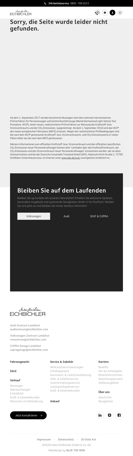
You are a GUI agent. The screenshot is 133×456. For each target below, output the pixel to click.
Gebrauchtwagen (20, 389)
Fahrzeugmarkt (19, 362)
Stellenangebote (108, 383)
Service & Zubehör (61, 362)
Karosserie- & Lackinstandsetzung (70, 375)
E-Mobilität (17, 393)
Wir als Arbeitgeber (110, 371)
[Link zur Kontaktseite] (112, 12)
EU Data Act (88, 439)
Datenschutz (66, 439)
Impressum (44, 439)
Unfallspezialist (59, 371)
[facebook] (119, 415)
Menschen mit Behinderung (26, 401)
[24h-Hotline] (97, 12)
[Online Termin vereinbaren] (105, 12)
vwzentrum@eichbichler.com (28, 339)
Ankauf (55, 401)
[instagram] (109, 415)
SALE (13, 371)
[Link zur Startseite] (20, 12)
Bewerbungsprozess (110, 379)
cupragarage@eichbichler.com (29, 350)
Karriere (103, 362)
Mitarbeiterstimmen (110, 375)
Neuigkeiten (105, 401)
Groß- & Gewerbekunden (25, 397)
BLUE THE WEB (75, 450)
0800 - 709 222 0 (79, 3)
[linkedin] (100, 415)
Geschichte (105, 397)
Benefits (103, 367)
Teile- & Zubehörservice (64, 379)
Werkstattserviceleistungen (66, 367)
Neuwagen (16, 385)
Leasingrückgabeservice (64, 386)
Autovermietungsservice (65, 383)
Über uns (104, 392)
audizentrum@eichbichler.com (29, 329)
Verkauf (15, 380)
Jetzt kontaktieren (26, 415)
